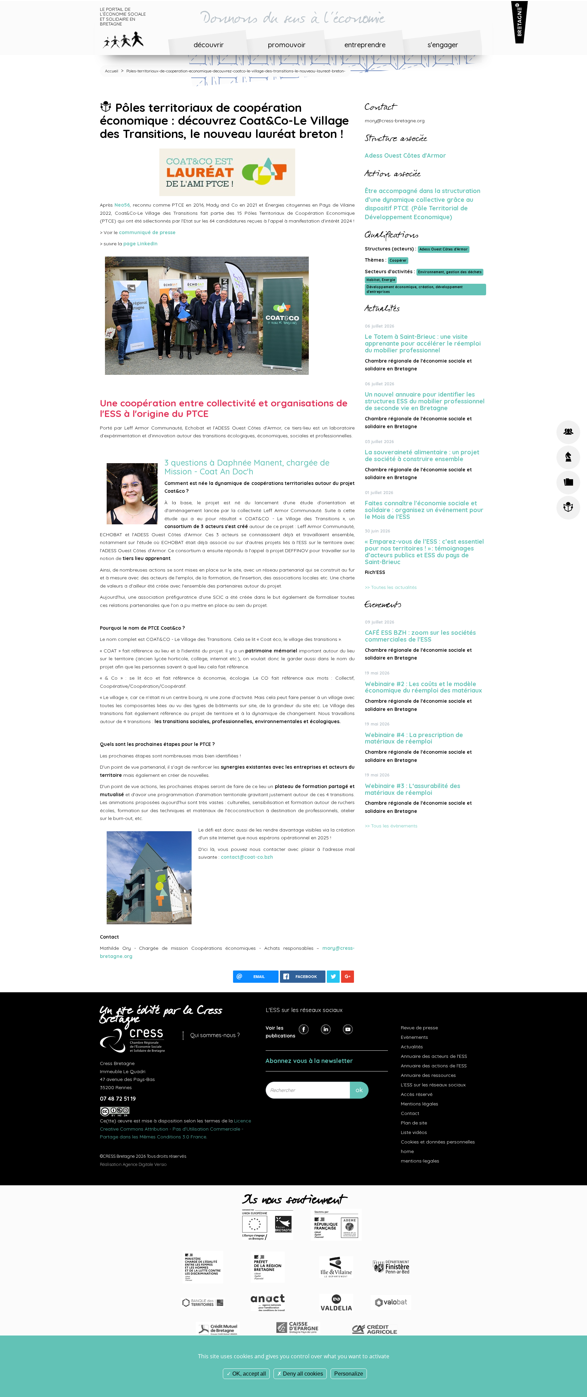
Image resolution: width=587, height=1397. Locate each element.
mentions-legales (420, 1161)
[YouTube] (348, 1029)
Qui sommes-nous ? (214, 1035)
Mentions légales (419, 1104)
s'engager (443, 44)
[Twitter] (326, 1029)
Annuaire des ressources (428, 1075)
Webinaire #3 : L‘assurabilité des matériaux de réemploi (412, 789)
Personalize (348, 1374)
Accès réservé (416, 1094)
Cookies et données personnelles (438, 1142)
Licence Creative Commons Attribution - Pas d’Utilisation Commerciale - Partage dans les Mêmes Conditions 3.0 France (175, 1129)
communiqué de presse (147, 232)
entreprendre (365, 44)
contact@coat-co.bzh (247, 857)
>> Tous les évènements (391, 826)
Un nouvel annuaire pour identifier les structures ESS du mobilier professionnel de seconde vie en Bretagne (425, 401)
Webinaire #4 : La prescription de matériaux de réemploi (414, 738)
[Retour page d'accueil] (128, 39)
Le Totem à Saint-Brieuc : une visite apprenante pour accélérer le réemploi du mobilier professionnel (423, 343)
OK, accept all (248, 1374)
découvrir (209, 44)
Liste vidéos (414, 1132)
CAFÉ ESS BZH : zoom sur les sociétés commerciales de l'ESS (420, 636)
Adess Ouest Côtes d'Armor (405, 155)
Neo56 (122, 205)
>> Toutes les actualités (391, 587)
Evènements (414, 1037)
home (407, 1151)
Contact (410, 1113)
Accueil (111, 70)
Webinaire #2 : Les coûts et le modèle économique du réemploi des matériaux (423, 687)
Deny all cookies (302, 1374)
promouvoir (287, 44)
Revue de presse (419, 1028)
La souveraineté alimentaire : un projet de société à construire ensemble (422, 455)
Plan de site (414, 1123)
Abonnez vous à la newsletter (309, 1061)
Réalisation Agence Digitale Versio (133, 1164)
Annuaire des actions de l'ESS (434, 1066)
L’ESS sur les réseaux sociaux (433, 1085)
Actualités (412, 1047)
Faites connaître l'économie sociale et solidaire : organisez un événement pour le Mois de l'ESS (424, 510)
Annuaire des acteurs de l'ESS (434, 1056)
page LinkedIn (140, 244)
